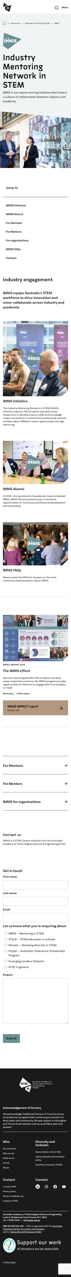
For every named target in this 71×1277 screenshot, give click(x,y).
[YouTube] (64, 1186)
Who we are (8, 1153)
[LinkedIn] (38, 1186)
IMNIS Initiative (16, 205)
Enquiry (8, 974)
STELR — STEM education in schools (32, 939)
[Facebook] (55, 1186)
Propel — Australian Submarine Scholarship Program (37, 953)
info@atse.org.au (31, 1220)
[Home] (4, 23)
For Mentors (14, 231)
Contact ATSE (9, 1186)
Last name (10, 893)
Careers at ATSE (10, 1200)
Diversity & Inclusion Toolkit (49, 1164)
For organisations (17, 240)
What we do (15, 23)
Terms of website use (13, 1196)
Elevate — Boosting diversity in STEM (32, 945)
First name (10, 876)
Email (6, 909)
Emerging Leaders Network (26, 961)
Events (6, 1162)
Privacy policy (9, 1191)
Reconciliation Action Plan (48, 1151)
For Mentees (14, 222)
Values (6, 1167)
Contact (11, 257)
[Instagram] (46, 1186)
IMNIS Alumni (14, 214)
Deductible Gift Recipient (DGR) (26, 1231)
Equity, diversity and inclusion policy (50, 1158)
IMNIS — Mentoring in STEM (26, 933)
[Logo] (35, 1085)
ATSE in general (19, 967)
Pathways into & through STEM (37, 23)
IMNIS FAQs (13, 249)
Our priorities (9, 1148)
